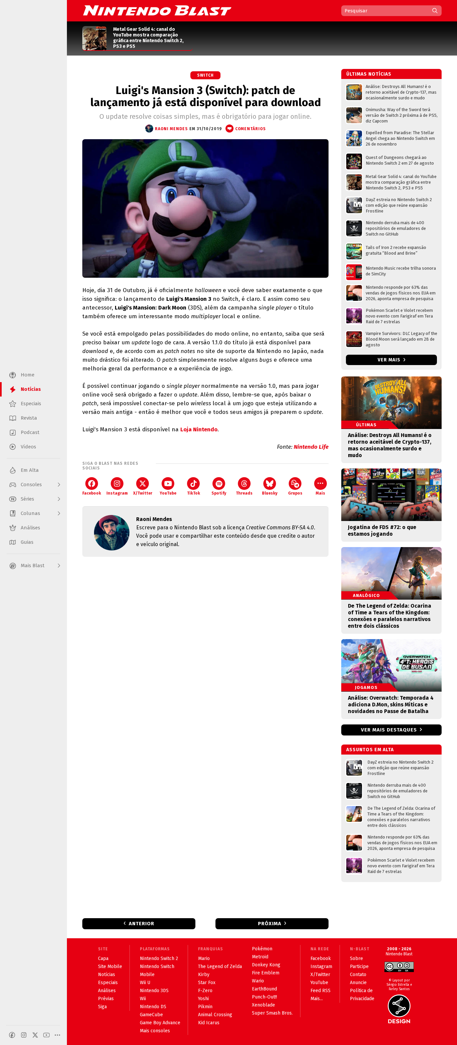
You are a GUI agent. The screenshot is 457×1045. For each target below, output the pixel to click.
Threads (244, 493)
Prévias (106, 999)
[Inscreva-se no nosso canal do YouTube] (46, 1035)
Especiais (108, 982)
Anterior (141, 924)
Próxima (269, 924)
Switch (205, 75)
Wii (143, 999)
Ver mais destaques (389, 730)
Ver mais (390, 360)
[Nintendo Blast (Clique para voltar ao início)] (157, 10)
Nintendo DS (153, 1007)
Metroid (260, 957)
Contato (358, 974)
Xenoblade (263, 1005)
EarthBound (264, 989)
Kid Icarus (208, 1023)
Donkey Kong (266, 965)
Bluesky (269, 493)
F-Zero (205, 990)
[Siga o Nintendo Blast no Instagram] (23, 1035)
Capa (103, 958)
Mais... (316, 999)
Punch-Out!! (264, 997)
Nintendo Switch (157, 966)
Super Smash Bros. (272, 1013)
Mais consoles (155, 1031)
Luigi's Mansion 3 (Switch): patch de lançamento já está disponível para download (205, 96)
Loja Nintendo (198, 429)
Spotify (218, 493)
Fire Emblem (265, 973)
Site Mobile (110, 966)
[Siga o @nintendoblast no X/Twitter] (35, 1035)
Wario (258, 981)
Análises (107, 990)
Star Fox (206, 982)
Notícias (106, 974)
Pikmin (205, 1007)
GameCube (151, 1015)
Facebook (91, 493)
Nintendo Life (311, 446)
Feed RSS (320, 990)
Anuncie (358, 982)
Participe (359, 966)
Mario (204, 958)
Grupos (295, 493)
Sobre (356, 958)
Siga (102, 1007)
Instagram (117, 493)
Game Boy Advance (160, 1023)
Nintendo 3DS (154, 990)
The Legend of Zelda (220, 966)
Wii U (145, 982)
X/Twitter (142, 493)
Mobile (147, 974)
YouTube (168, 493)
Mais (320, 493)
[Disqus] (205, 650)
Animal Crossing (215, 1015)
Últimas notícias (368, 74)
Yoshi (203, 999)
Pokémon (262, 949)
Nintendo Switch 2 (159, 958)
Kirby (203, 974)
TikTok (193, 493)
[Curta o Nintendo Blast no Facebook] (12, 1035)
